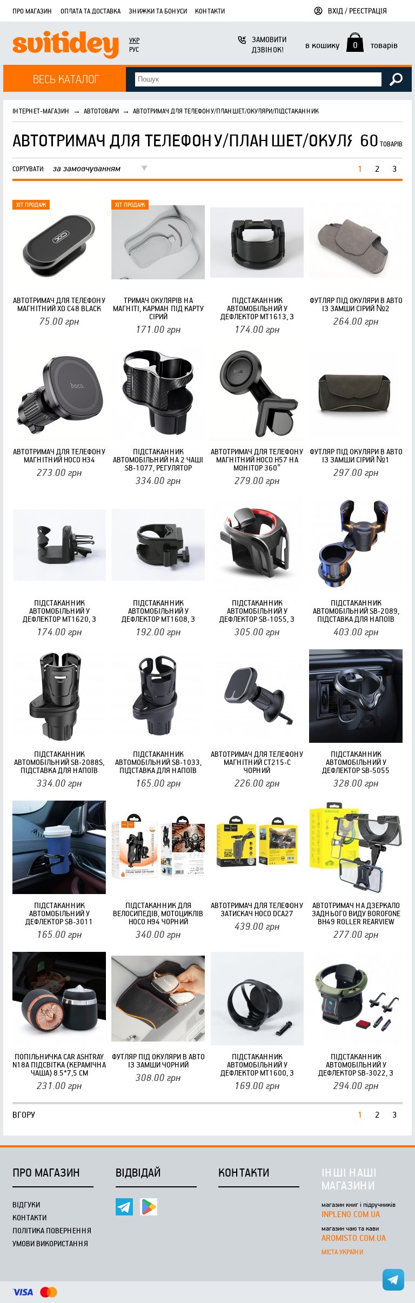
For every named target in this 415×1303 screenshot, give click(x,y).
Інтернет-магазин (41, 110)
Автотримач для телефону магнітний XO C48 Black (59, 304)
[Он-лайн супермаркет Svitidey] (65, 46)
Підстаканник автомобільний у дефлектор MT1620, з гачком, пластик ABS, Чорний (59, 611)
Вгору (23, 1114)
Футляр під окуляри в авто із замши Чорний (158, 1060)
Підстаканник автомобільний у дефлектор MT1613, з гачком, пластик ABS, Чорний (257, 308)
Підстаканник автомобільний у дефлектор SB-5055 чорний (356, 762)
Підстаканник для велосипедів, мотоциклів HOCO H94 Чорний (158, 913)
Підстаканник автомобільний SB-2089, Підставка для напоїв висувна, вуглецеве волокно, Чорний (356, 611)
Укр (134, 40)
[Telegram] (124, 1206)
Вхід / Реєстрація (357, 10)
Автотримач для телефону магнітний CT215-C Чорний (257, 762)
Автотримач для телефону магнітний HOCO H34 (59, 455)
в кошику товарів (351, 44)
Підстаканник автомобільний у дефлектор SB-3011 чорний (59, 913)
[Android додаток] (148, 1206)
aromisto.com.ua (354, 1237)
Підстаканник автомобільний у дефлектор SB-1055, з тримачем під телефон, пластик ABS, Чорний (257, 611)
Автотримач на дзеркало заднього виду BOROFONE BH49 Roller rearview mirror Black (356, 913)
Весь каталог (66, 78)
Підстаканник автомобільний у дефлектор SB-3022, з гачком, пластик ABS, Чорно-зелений (355, 1064)
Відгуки (26, 1204)
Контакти (210, 10)
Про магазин (32, 10)
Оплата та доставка (91, 10)
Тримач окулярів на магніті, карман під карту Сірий (158, 308)
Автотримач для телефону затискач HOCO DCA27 (257, 909)
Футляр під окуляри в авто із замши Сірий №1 (356, 455)
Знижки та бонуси (158, 10)
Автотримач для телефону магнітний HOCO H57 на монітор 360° (257, 459)
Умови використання (50, 1243)
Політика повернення (51, 1230)
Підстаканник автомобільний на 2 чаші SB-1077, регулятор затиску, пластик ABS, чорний (158, 459)
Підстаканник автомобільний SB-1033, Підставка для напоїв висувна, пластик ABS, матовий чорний (158, 762)
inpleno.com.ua (351, 1214)
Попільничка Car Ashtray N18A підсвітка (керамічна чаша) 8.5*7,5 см (59, 1064)
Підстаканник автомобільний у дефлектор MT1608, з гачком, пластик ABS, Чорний (158, 611)
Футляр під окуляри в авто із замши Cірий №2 (356, 304)
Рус (134, 49)
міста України (342, 1251)
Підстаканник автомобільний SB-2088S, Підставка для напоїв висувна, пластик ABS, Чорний (59, 762)
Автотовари (101, 110)
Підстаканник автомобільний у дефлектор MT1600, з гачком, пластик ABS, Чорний (257, 1064)
